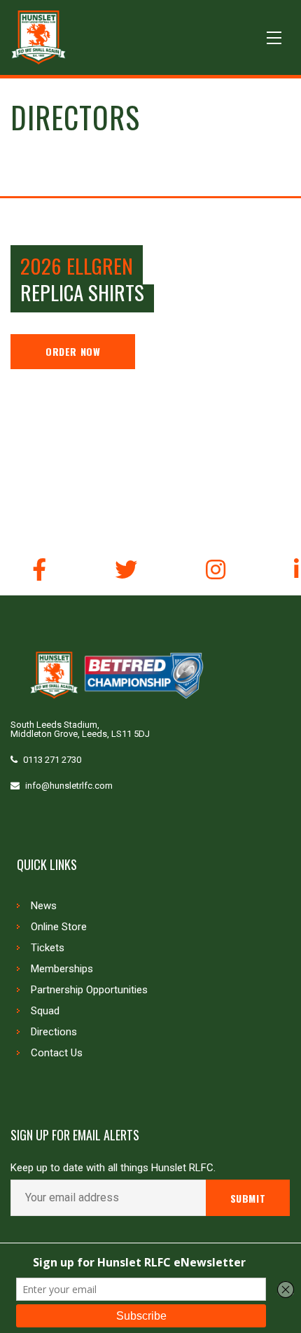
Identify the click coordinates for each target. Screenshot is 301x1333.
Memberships (62, 968)
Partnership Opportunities (89, 989)
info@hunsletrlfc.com (69, 785)
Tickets (47, 947)
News (44, 905)
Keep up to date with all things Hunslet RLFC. (113, 1168)
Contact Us (57, 1053)
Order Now (73, 351)
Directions (54, 1031)
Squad (45, 1010)
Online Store (59, 926)
